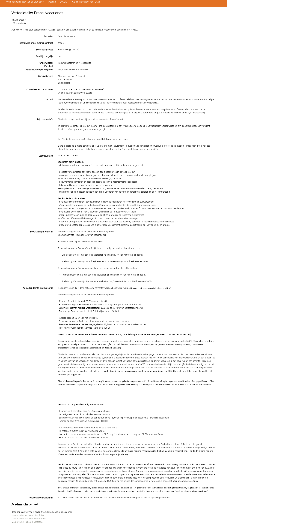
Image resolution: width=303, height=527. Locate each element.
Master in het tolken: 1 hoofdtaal (27, 522)
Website (52, 1)
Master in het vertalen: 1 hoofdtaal (28, 515)
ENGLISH (63, 1)
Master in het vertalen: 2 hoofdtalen (29, 518)
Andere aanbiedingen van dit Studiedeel (25, 1)
